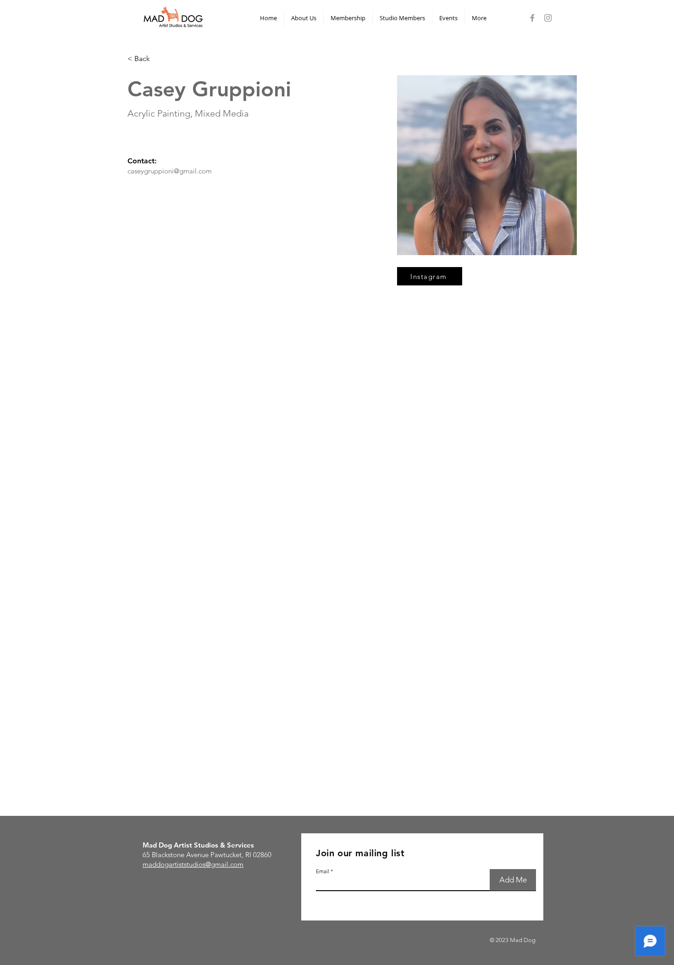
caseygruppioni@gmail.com (169, 171)
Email (322, 871)
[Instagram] (548, 18)
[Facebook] (532, 18)
